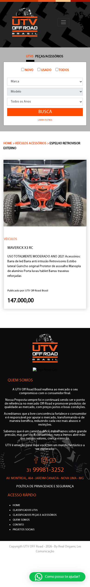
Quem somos (21, 520)
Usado (45, 70)
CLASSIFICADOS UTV (25, 510)
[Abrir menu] (63, 22)
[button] (57, 576)
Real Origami (66, 546)
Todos (63, 70)
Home (16, 505)
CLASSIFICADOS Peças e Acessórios (35, 515)
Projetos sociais (23, 529)
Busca (45, 112)
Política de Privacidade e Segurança (45, 486)
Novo (28, 70)
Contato (18, 524)
